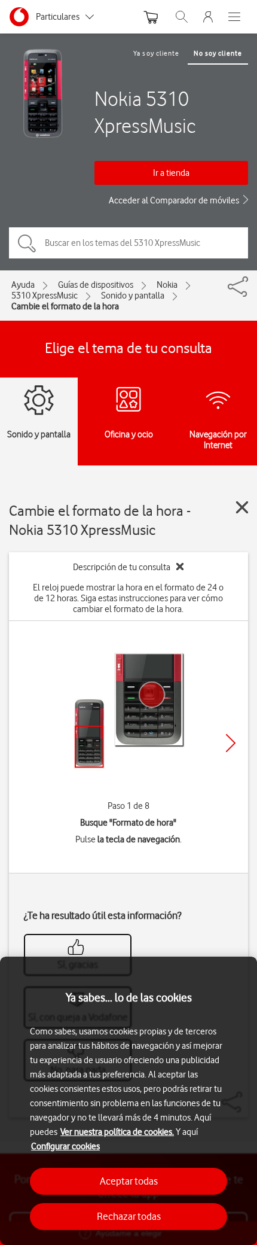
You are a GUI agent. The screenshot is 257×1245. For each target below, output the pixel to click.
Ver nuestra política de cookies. (117, 1132)
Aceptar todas (129, 1181)
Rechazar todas (129, 1216)
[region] (128, 1101)
